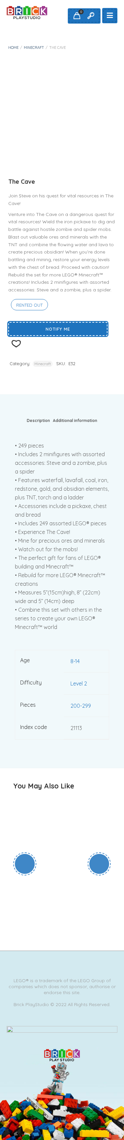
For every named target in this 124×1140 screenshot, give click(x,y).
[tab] (38, 422)
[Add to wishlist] (75, 899)
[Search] (90, 16)
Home (13, 47)
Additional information (75, 420)
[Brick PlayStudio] (27, 12)
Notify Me (58, 329)
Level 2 (78, 683)
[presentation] (25, 864)
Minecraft (34, 47)
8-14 (75, 661)
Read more (51, 899)
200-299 (80, 705)
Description (38, 420)
